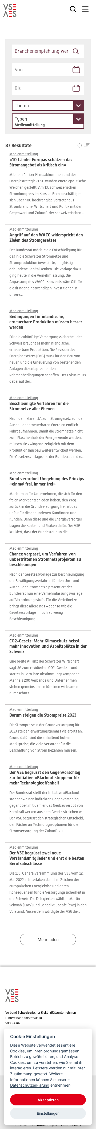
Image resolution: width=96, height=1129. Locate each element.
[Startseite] (10, 14)
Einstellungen (48, 1113)
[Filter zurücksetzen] (80, 145)
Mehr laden (48, 939)
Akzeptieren (48, 1100)
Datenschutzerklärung (29, 1085)
